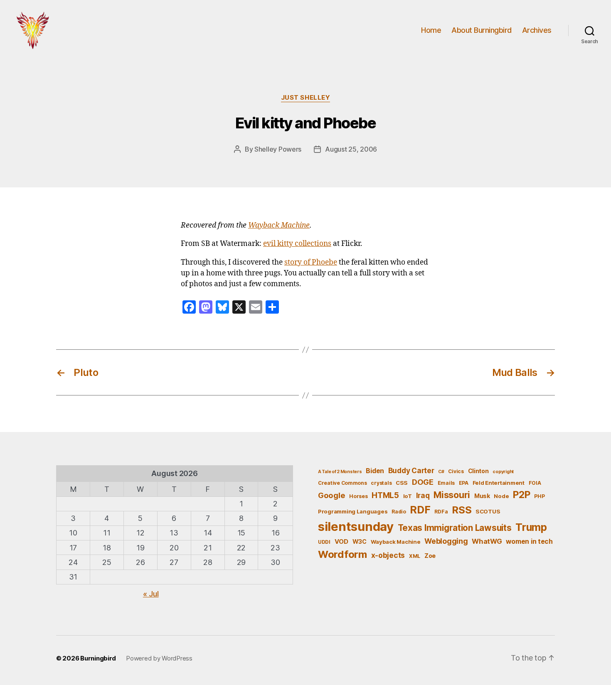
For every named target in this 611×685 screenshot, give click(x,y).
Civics (455, 471)
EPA (463, 483)
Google (331, 495)
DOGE (423, 481)
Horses (358, 496)
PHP (539, 496)
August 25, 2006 (351, 149)
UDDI (324, 542)
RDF (420, 509)
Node (501, 496)
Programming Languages (352, 511)
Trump (531, 527)
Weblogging (446, 541)
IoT (407, 496)
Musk (482, 495)
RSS (461, 510)
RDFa (441, 511)
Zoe (430, 555)
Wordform (342, 554)
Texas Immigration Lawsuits (455, 528)
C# (441, 471)
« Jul (151, 593)
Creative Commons (342, 483)
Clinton (478, 470)
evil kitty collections (297, 243)
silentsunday (356, 526)
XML (414, 556)
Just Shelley (305, 97)
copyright (503, 471)
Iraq (423, 495)
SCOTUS (487, 511)
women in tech (529, 541)
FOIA (535, 483)
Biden (375, 471)
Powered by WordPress (159, 658)
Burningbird (98, 658)
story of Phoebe (310, 262)
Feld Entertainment (499, 482)
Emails (446, 483)
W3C (359, 541)
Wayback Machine (279, 225)
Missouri (452, 494)
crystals (381, 483)
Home (431, 30)
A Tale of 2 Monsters (340, 471)
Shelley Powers (277, 149)
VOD (341, 541)
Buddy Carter (411, 470)
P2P (521, 495)
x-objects (388, 555)
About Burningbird (481, 30)
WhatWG (487, 541)
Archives (537, 30)
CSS (402, 482)
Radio (399, 511)
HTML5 (385, 495)
